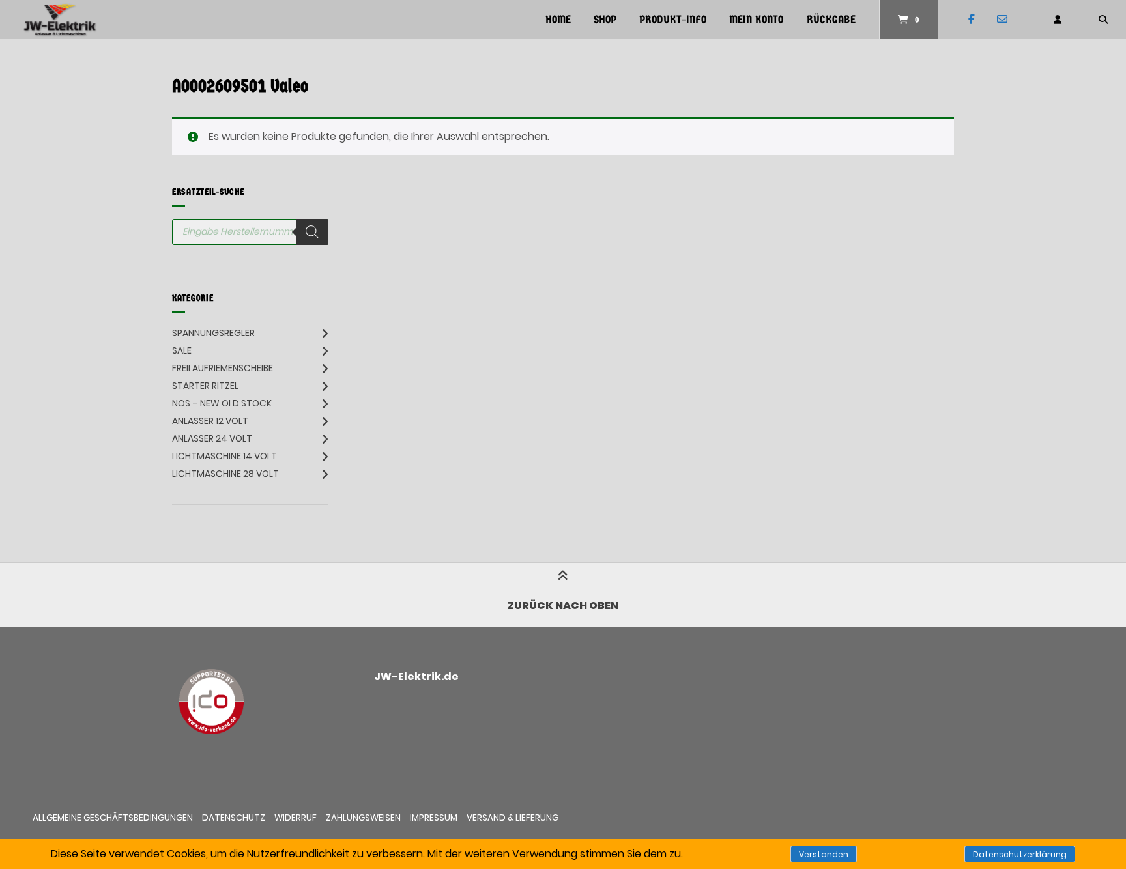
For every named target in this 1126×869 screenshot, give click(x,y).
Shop (605, 20)
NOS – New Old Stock (222, 403)
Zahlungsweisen (363, 818)
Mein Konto (756, 20)
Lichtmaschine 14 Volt (224, 456)
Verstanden (823, 854)
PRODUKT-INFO (672, 20)
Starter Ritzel (205, 385)
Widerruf (295, 818)
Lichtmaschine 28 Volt (225, 473)
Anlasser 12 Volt (210, 420)
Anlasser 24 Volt (212, 438)
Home (558, 20)
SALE (182, 350)
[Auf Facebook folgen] (971, 19)
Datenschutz (233, 818)
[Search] (312, 232)
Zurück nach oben (563, 605)
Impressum (433, 818)
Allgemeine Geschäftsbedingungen (113, 818)
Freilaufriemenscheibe (222, 368)
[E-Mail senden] (1002, 19)
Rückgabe (831, 20)
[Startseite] (60, 19)
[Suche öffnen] (1103, 19)
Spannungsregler (213, 332)
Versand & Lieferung (512, 818)
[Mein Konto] (1057, 19)
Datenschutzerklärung (1020, 854)
